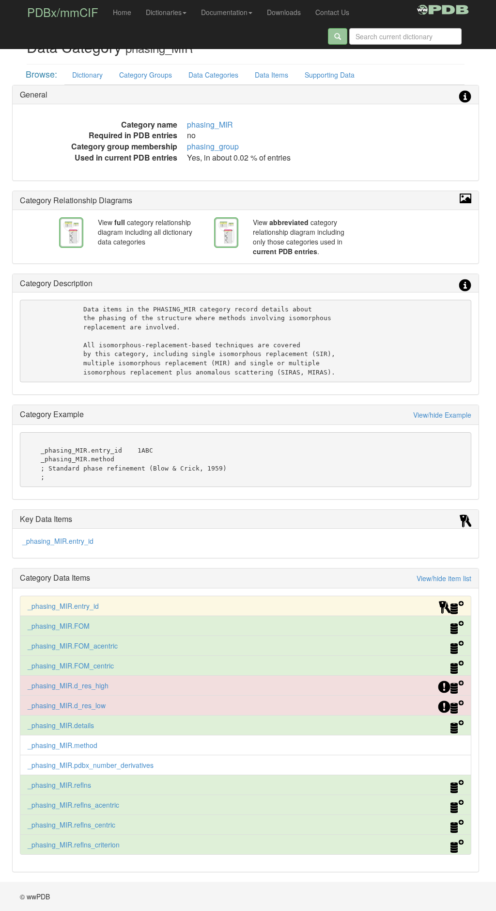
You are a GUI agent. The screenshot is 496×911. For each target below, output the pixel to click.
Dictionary (87, 75)
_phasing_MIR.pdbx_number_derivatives (91, 765)
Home (122, 12)
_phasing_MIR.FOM (59, 626)
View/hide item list (444, 578)
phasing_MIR (210, 124)
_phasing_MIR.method (62, 745)
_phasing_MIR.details (61, 725)
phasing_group (213, 146)
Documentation (224, 12)
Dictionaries (164, 12)
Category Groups (145, 75)
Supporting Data (330, 75)
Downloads (284, 12)
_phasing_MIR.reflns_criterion (74, 844)
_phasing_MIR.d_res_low (67, 705)
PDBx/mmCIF (62, 11)
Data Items (271, 75)
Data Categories (213, 75)
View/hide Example (442, 415)
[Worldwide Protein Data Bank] (443, 8)
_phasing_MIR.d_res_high (68, 685)
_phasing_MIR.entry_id (57, 541)
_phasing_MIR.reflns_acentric (73, 805)
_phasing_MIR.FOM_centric (71, 665)
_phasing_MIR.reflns (59, 785)
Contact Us (332, 12)
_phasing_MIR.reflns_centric (71, 825)
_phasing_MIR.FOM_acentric (73, 646)
